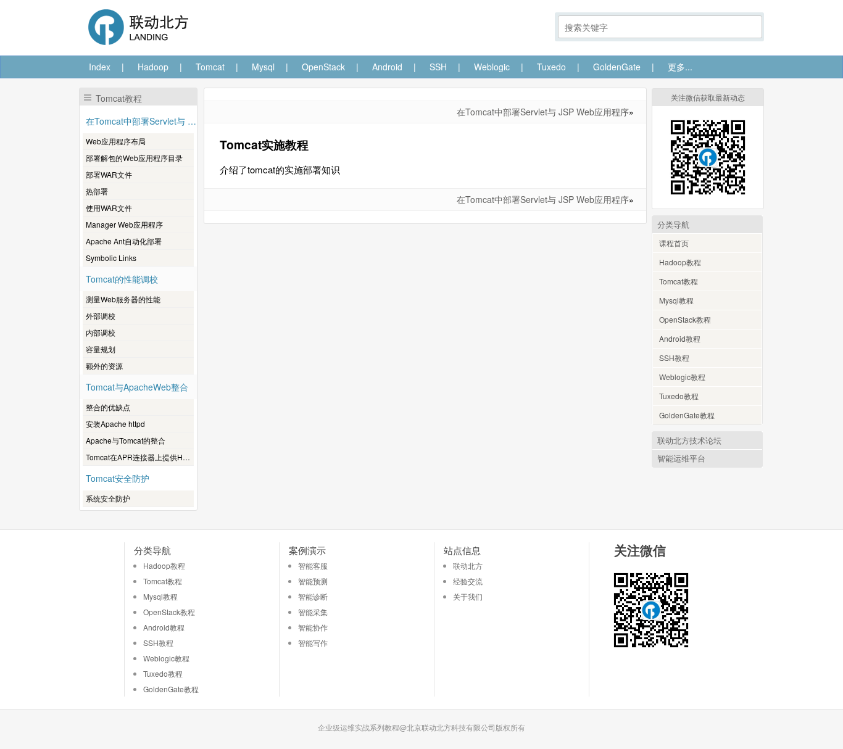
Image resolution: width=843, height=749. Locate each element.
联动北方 (468, 565)
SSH (438, 66)
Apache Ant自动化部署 (124, 241)
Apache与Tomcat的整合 (125, 440)
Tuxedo (551, 66)
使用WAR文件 (109, 207)
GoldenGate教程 (687, 415)
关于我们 (468, 596)
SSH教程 (674, 357)
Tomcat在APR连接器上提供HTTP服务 (140, 457)
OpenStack (323, 66)
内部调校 (100, 332)
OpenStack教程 (685, 319)
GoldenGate (617, 66)
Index (99, 66)
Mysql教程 (676, 300)
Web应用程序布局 (116, 141)
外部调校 (100, 315)
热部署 (97, 191)
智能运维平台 (681, 458)
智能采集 (313, 611)
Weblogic (492, 66)
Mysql (263, 66)
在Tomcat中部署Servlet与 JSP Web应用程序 (543, 112)
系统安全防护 (108, 498)
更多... (680, 66)
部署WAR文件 (109, 174)
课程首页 (674, 243)
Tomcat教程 (678, 281)
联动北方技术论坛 (689, 440)
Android (387, 66)
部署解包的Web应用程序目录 (134, 157)
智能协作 (313, 627)
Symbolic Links (111, 257)
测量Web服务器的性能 (123, 299)
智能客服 (313, 565)
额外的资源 (104, 365)
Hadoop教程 (680, 262)
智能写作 (313, 642)
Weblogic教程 (682, 376)
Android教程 (679, 338)
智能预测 (313, 581)
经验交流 (468, 581)
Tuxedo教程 (679, 396)
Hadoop (153, 66)
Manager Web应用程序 (124, 224)
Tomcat (210, 66)
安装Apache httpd (115, 423)
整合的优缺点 (108, 407)
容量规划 (100, 349)
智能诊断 (313, 596)
